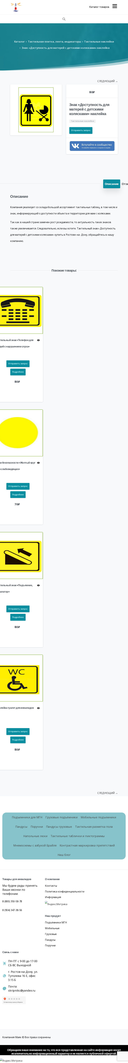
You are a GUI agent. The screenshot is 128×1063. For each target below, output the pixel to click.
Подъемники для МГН (27, 817)
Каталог (19, 41)
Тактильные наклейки (99, 41)
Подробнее (18, 372)
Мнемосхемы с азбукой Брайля (35, 845)
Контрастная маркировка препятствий (87, 845)
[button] (56, 89)
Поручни (37, 826)
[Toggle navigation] (103, 7)
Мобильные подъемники (98, 817)
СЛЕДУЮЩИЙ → (107, 81)
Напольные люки (35, 836)
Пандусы (21, 826)
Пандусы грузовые (59, 826)
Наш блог (64, 855)
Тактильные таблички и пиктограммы (78, 836)
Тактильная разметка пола (94, 826)
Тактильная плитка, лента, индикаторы (54, 41)
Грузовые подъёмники (61, 817)
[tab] (111, 183)
